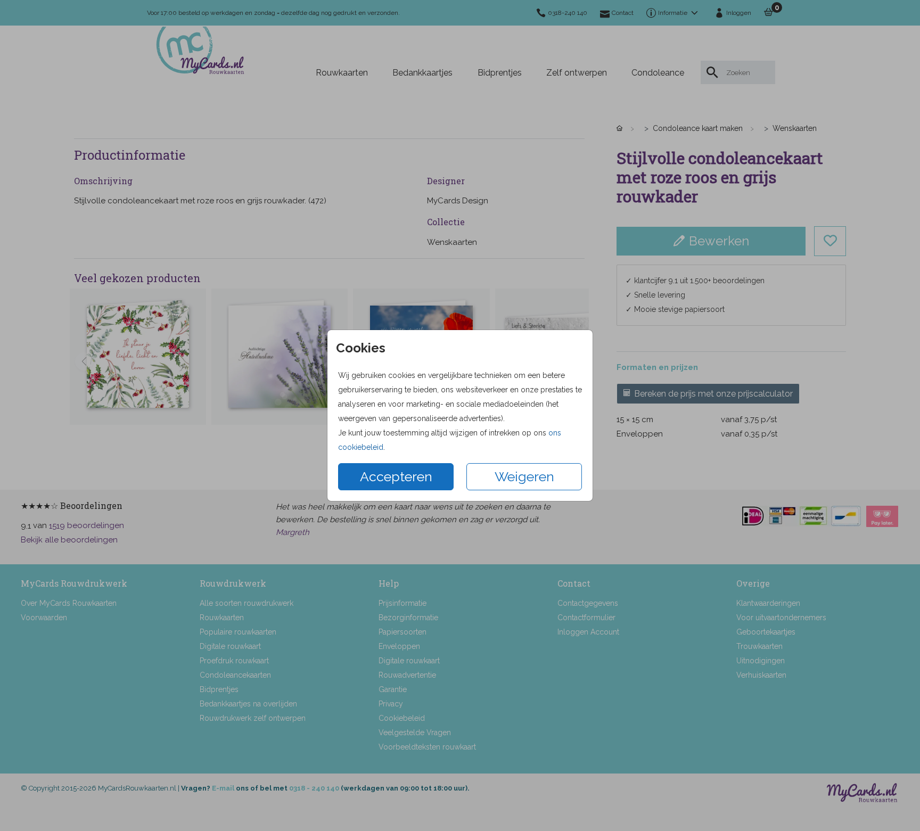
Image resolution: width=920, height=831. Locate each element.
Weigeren (524, 476)
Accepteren (396, 476)
